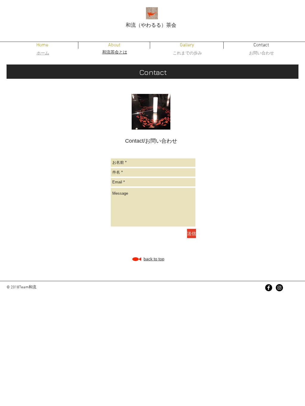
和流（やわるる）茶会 (151, 25)
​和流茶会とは (114, 52)
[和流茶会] (268, 287)
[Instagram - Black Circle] (279, 287)
